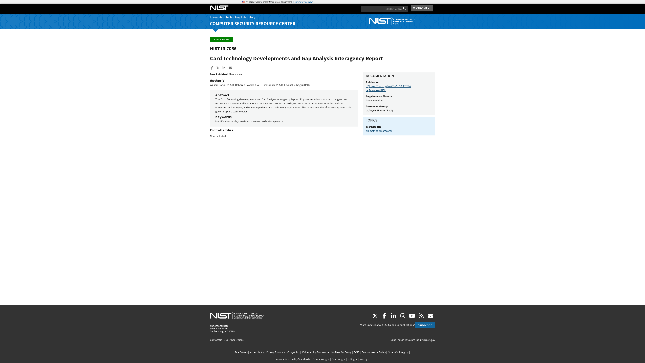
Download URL (377, 90)
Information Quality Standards (292, 359)
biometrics (372, 131)
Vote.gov (365, 359)
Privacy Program (275, 352)
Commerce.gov (320, 359)
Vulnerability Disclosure (315, 352)
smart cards (385, 131)
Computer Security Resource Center (252, 24)
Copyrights (293, 352)
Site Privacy (241, 352)
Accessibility (257, 352)
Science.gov (338, 359)
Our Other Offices (234, 340)
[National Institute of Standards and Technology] (237, 315)
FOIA (356, 352)
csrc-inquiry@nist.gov (422, 340)
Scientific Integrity (398, 352)
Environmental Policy (374, 352)
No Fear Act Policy (341, 352)
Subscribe (425, 325)
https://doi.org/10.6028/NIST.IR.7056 (390, 86)
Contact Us (216, 340)
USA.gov (352, 359)
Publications (221, 39)
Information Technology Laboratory (232, 17)
